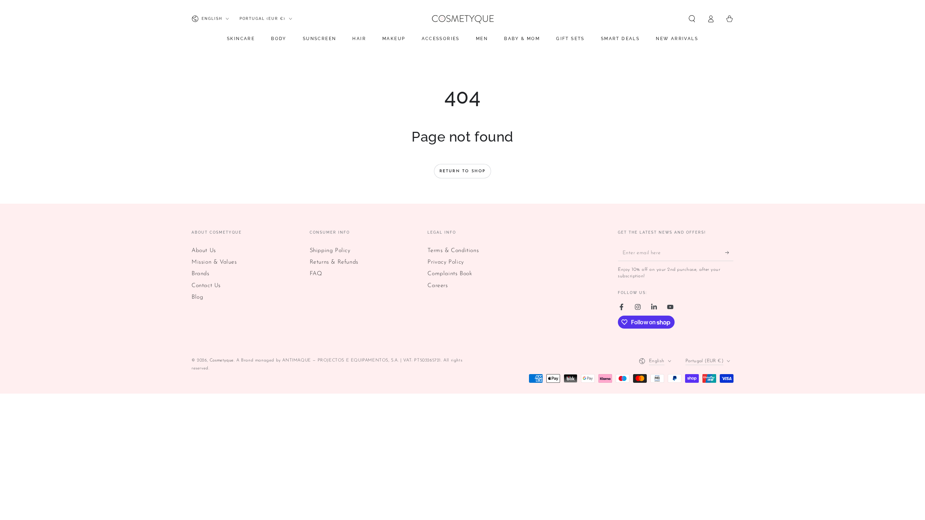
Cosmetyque (222, 360)
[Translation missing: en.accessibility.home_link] (462, 19)
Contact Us (206, 286)
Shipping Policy (330, 251)
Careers (437, 286)
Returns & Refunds (334, 262)
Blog (197, 297)
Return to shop (462, 171)
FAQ (316, 274)
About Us (204, 251)
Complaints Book (449, 274)
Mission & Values (214, 262)
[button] (692, 19)
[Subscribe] (729, 253)
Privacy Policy (445, 262)
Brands (201, 274)
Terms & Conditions (453, 251)
